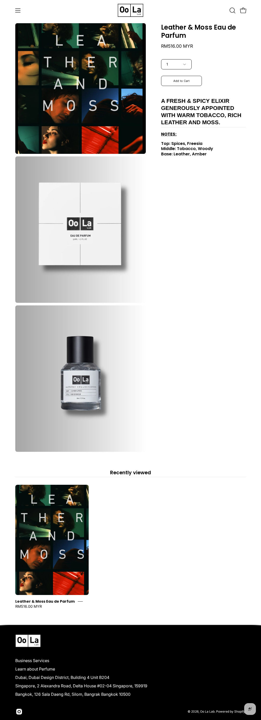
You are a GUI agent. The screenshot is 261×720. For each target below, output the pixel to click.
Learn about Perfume (35, 669)
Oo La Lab (207, 711)
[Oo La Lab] (130, 10)
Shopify (239, 711)
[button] (232, 10)
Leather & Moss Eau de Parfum (45, 601)
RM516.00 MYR (28, 606)
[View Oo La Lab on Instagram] (19, 711)
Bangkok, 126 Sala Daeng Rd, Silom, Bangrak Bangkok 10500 (72, 694)
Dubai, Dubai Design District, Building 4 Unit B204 (62, 677)
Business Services (32, 660)
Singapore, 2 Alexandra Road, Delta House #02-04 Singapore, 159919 (81, 685)
